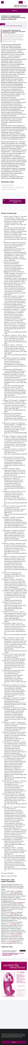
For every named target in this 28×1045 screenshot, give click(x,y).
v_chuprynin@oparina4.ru (15, 892)
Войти (15, 10)
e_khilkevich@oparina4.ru (15, 914)
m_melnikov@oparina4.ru (15, 935)
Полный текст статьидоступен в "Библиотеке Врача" (15, 201)
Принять (14, 1042)
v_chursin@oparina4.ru (15, 923)
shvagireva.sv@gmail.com (18, 902)
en (25, 2)
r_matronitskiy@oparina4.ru (13, 941)
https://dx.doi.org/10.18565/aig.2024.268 (12, 25)
